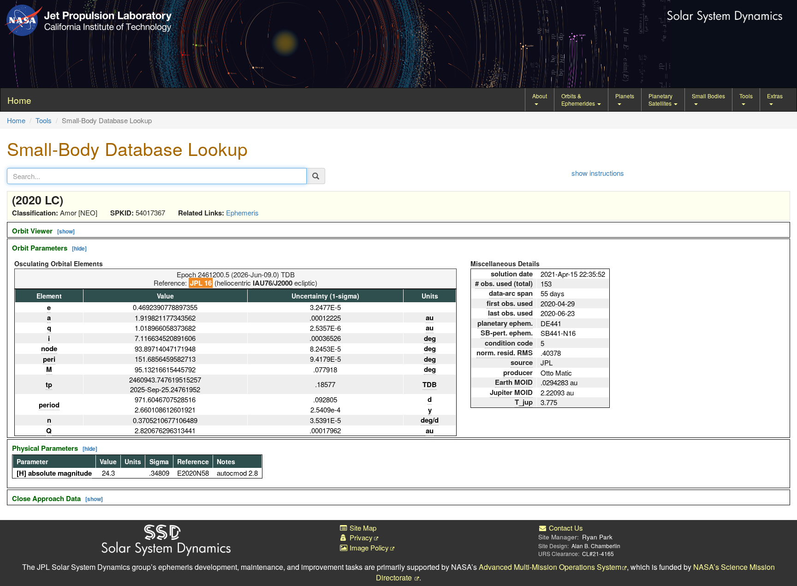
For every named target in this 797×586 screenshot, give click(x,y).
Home (16, 120)
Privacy (360, 537)
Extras (775, 96)
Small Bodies (708, 96)
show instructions (597, 173)
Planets (624, 96)
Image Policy (368, 547)
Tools (746, 96)
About (539, 96)
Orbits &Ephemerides (578, 99)
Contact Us (565, 527)
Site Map (362, 527)
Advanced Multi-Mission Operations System (550, 567)
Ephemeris (242, 212)
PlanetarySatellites (660, 99)
